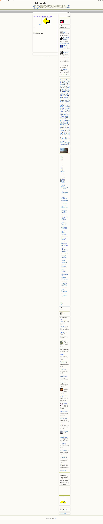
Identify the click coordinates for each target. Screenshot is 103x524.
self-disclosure (65, 128)
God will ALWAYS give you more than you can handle (64, 212)
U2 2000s (62, 89)
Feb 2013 (62, 182)
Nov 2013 (62, 172)
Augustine (61, 79)
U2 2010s (68, 89)
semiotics (61, 129)
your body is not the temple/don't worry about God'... (63, 220)
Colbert (64, 81)
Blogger (55, 518)
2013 (61, 170)
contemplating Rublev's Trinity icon (64, 214)
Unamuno (67, 90)
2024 (61, 158)
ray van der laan (66, 123)
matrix (66, 115)
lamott (68, 111)
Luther (69, 83)
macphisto (64, 114)
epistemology (62, 105)
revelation (65, 125)
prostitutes (63, 122)
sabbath (66, 127)
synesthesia (62, 137)
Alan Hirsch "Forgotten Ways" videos (64, 74)
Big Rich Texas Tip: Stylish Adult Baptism (64, 293)
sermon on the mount (67, 129)
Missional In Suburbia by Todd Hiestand (66, 69)
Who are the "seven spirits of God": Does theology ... (64, 237)
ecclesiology (62, 102)
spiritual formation (67, 134)
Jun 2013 (62, 178)
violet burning (61, 142)
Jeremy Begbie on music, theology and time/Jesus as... (64, 261)
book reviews (66, 95)
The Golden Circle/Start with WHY (64, 287)
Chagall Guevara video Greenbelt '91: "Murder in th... (64, 231)
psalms (67, 122)
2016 (61, 167)
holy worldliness (62, 108)
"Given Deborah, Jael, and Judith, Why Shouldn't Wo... (64, 224)
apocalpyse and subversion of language (64, 216)
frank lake (67, 106)
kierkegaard (68, 110)
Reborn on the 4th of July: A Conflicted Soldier (64, 283)
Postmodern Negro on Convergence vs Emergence (64, 271)
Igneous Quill (62, 354)
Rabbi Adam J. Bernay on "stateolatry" (64, 218)
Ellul (67, 82)
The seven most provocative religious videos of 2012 (64, 291)
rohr (62, 126)
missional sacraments (64, 116)
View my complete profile (65, 314)
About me (63, 313)
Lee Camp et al (65, 388)
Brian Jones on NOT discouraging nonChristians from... (64, 239)
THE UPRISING (62, 332)
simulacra (64, 131)
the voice (68, 139)
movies (65, 117)
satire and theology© (63, 340)
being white (62, 94)
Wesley (60, 91)
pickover (65, 120)
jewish (61, 110)
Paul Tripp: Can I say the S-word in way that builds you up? (64, 57)
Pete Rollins (66, 84)
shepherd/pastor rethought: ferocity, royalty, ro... (63, 277)
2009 (61, 301)
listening (61, 114)
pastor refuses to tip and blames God (64, 185)
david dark (64, 100)
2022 (61, 160)
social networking (67, 132)
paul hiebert (64, 119)
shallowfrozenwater (63, 382)
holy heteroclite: (40, 3)
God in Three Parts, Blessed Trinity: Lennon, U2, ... (63, 197)
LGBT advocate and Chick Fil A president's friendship (64, 188)
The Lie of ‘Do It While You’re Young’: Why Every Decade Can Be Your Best (64, 321)
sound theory (63, 133)
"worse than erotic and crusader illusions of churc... (64, 248)
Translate (65, 510)
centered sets (66, 96)
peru (67, 119)
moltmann (61, 117)
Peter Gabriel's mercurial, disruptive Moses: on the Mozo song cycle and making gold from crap (66, 52)
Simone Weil (65, 87)
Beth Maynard (66, 79)
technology (68, 137)
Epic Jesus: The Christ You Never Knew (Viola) (64, 250)
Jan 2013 (62, 183)
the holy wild (62, 449)
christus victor (68, 98)
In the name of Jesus (63, 464)
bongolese (61, 95)
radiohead (61, 123)
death (68, 100)
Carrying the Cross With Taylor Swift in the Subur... (64, 265)
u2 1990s (62, 141)
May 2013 (62, 179)
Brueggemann (61, 80)
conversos (65, 99)
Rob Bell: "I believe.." (63, 232)
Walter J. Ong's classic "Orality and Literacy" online (64, 234)
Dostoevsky (64, 82)
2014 (61, 169)
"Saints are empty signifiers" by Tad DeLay (63, 206)
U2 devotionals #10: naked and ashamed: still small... (64, 267)
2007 (61, 303)
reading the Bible (63, 124)
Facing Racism (62, 348)
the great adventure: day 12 (63, 450)
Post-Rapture (62, 417)
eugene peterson (62, 106)
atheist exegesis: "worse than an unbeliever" (64, 210)
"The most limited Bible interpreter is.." (64, 262)
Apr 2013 (62, 180)
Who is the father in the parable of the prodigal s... (64, 242)
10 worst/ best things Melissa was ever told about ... (64, 191)
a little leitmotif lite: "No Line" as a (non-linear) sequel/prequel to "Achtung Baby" (66, 38)
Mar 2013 (62, 181)
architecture (65, 93)
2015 (61, 168)
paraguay (61, 119)
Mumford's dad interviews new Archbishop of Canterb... (64, 193)
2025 (61, 157)
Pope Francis (67, 85)
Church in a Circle (62, 436)
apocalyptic (61, 92)
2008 (61, 302)
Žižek (67, 144)
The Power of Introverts (64, 273)
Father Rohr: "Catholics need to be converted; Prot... (64, 285)
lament (65, 111)
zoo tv (64, 144)
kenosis (64, 110)
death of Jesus (62, 101)
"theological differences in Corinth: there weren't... (64, 281)
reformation (61, 125)
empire (61, 104)
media (69, 115)
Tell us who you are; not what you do (64, 228)
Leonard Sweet (62, 83)
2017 (61, 166)
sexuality (62, 130)
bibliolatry (67, 94)
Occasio (61, 410)
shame (67, 130)
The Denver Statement (63, 369)
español (67, 105)
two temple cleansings (64, 227)
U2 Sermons (62, 424)
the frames (64, 139)
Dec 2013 (62, 171)
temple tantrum (64, 138)
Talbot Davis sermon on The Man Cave (64, 244)
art (69, 93)
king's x (62, 111)
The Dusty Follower (63, 443)
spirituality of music (63, 136)
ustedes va (66, 141)
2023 (61, 159)
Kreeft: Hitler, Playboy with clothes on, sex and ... (64, 253)
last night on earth (66, 112)
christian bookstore (62, 98)
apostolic (61, 93)
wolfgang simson (67, 142)
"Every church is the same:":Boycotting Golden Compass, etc (64, 59)
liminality (67, 113)
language (61, 112)
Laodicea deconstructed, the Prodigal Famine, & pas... (64, 296)
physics (61, 120)
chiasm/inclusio (66, 97)
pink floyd (68, 120)
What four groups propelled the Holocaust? (66, 46)
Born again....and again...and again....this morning (66, 32)
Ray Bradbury (64, 86)
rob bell (68, 125)
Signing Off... (62, 336)
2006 (61, 304)
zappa (61, 144)
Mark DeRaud (62, 84)
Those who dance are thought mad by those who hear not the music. (64, 396)
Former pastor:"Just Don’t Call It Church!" (64, 222)
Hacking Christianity (63, 470)
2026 (61, 156)
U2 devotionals (63, 90)
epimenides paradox (66, 104)
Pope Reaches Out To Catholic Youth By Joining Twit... (64, 256)
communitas (61, 99)
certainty (61, 97)
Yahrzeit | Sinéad (62, 326)
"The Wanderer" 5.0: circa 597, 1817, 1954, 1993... (64, 275)
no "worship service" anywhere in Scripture (64, 251)
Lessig (66, 83)
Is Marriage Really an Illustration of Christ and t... (64, 258)
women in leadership (64, 143)
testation (61, 139)
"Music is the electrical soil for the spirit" (64, 200)
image (66, 108)
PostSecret (62, 186)
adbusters (64, 91)
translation (61, 140)
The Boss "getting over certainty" (64, 269)
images (69, 108)
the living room (62, 430)
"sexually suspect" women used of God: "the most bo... (64, 208)
